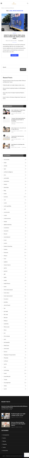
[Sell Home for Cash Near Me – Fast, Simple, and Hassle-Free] (6, 146)
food (15, 258)
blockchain (15, 187)
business (15, 196)
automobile (15, 178)
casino (15, 203)
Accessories (15, 159)
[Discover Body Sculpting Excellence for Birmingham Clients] (5, 424)
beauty (15, 184)
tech (15, 367)
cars (15, 199)
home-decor (15, 292)
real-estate (15, 348)
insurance (15, 299)
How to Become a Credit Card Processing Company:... (18, 111)
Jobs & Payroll (15, 305)
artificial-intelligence (15, 172)
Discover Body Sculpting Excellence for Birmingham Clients (18, 424)
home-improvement (15, 295)
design (15, 221)
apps (15, 168)
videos (15, 385)
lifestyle (15, 317)
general (15, 271)
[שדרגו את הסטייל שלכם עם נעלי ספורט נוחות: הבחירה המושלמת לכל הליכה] (6, 138)
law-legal (15, 311)
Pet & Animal (15, 336)
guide (15, 277)
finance (15, 255)
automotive (15, 181)
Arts (15, 175)
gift (15, 274)
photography (15, 342)
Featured (15, 252)
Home (2, 8)
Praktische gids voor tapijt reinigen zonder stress (13, 85)
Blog (15, 190)
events (15, 243)
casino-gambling (15, 206)
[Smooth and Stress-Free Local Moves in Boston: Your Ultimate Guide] (14, 22)
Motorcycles (15, 326)
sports (15, 364)
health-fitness (15, 283)
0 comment (20, 40)
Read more (14, 55)
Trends (15, 379)
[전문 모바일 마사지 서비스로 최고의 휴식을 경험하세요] (6, 129)
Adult (15, 162)
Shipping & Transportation (15, 354)
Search (4, 67)
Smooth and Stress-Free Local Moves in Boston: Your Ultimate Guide (14, 36)
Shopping (15, 357)
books (15, 193)
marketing (15, 323)
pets (15, 339)
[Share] (2, 29)
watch (15, 388)
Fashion (15, 249)
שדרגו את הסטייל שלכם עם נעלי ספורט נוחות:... (17, 137)
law (15, 308)
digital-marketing (15, 224)
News (15, 330)
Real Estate (15, 345)
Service (15, 351)
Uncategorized (15, 382)
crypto (15, 215)
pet (15, 333)
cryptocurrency (15, 218)
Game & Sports (15, 265)
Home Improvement (15, 289)
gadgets (15, 261)
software (15, 361)
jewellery (15, 302)
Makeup (15, 320)
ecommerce (15, 227)
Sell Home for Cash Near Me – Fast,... (18, 145)
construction (15, 212)
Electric (15, 233)
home (15, 286)
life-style (15, 314)
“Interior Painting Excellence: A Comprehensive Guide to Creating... (18, 119)
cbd (15, 209)
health (15, 280)
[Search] (27, 3)
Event (15, 240)
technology (15, 370)
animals (15, 165)
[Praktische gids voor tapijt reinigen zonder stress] (5, 416)
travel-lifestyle (15, 376)
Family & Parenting (15, 246)
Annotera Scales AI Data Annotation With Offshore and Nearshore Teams (14, 407)
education (15, 230)
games (15, 268)
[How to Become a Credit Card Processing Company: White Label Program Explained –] (6, 112)
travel (15, 373)
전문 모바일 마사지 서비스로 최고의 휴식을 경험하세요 (18, 128)
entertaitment (15, 237)
